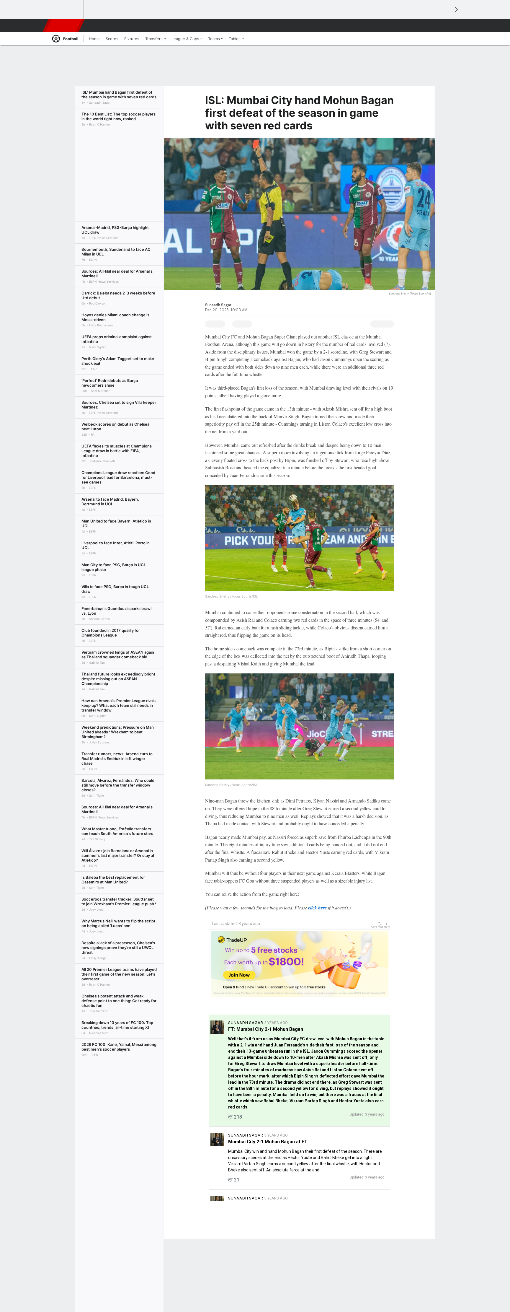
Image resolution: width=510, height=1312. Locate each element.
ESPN (64, 25)
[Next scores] (456, 9)
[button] (442, 25)
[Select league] (66, 9)
